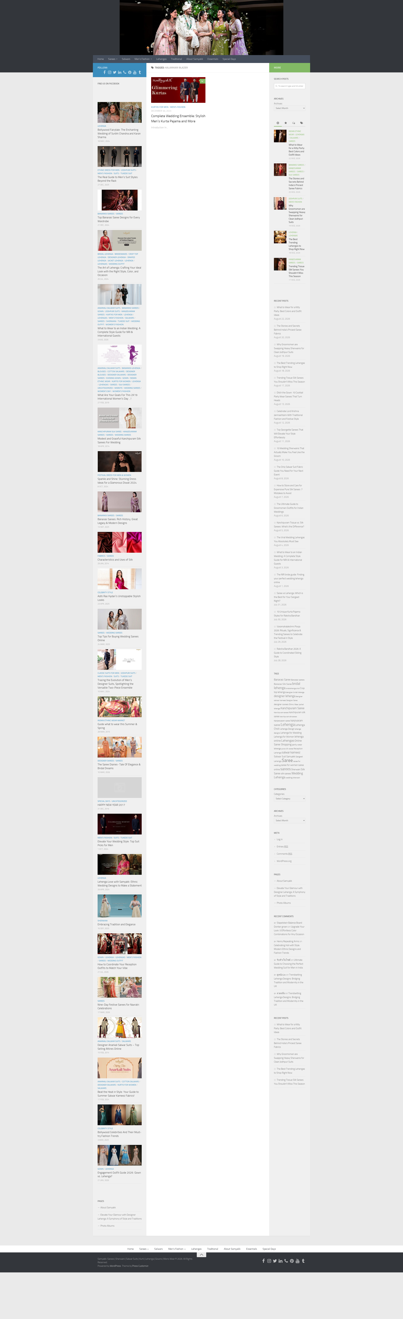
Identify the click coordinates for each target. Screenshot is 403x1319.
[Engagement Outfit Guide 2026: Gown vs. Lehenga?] (120, 1155)
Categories (279, 794)
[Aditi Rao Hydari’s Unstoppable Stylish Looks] (120, 578)
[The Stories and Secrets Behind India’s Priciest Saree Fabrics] (280, 169)
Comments (284, 853)
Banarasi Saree (282, 679)
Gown (101, 311)
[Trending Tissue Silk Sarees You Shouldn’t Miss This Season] (280, 264)
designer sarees (281, 704)
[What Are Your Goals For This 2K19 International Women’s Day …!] (120, 355)
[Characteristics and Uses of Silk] (120, 542)
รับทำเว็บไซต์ (283, 960)
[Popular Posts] (286, 123)
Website (118, 388)
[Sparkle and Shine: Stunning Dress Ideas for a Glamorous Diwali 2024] (120, 461)
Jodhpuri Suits (128, 170)
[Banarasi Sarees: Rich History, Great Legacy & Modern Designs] (120, 501)
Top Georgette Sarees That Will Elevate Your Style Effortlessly (288, 433)
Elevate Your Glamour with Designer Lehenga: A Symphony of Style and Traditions (120, 1216)
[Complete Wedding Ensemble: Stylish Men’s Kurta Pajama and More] (178, 90)
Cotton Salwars (116, 371)
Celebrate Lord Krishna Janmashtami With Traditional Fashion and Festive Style (288, 415)
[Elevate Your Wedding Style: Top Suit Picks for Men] (120, 824)
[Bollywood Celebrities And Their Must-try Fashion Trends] (120, 1114)
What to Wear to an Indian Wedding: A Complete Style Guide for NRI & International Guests (119, 332)
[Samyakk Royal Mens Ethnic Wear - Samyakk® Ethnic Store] (104, 72)
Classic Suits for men (108, 673)
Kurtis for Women (121, 381)
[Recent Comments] (294, 123)
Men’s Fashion (142, 58)
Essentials (212, 58)
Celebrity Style (105, 592)
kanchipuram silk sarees (288, 717)
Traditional (176, 58)
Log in (280, 839)
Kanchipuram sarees (281, 713)
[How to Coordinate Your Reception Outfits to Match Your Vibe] (120, 943)
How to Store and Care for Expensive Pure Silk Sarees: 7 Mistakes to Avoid (288, 489)
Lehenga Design (287, 729)
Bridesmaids (121, 254)
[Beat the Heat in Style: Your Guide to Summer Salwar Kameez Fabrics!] (120, 1068)
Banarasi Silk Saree (283, 684)
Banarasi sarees (297, 680)
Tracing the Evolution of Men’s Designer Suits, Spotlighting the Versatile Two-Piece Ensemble (115, 683)
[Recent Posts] (278, 123)
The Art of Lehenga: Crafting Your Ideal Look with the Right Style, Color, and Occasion (119, 271)
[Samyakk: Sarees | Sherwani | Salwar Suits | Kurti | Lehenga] (130, 72)
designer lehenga (284, 696)
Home (100, 58)
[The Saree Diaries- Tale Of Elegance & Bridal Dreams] (120, 747)
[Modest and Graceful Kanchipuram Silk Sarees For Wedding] (120, 418)
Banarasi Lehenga (131, 368)
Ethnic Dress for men (108, 170)
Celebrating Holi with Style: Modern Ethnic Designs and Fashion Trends (287, 949)
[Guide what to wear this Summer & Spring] (120, 706)
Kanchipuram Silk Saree (110, 431)
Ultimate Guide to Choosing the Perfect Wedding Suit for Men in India (288, 964)
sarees (285, 769)
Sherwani (111, 321)
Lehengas (161, 58)
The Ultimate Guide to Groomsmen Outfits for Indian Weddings (288, 508)
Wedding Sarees (132, 388)
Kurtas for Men (159, 107)
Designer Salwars (117, 375)
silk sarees (286, 773)
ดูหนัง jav (281, 974)
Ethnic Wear (293, 704)
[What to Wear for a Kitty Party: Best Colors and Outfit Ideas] (280, 136)
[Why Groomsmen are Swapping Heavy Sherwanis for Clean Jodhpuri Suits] (280, 203)
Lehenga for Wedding (291, 732)
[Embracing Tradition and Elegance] (120, 906)
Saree (287, 760)
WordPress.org (284, 861)
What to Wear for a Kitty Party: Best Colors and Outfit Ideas (287, 311)
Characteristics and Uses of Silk (115, 559)
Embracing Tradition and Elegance (117, 924)
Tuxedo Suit (126, 173)
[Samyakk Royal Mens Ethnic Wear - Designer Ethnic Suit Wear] (109, 72)
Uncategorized (105, 388)
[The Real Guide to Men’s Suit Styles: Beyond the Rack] (120, 156)
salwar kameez (291, 752)
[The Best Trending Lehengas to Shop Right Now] (280, 237)
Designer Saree (292, 700)
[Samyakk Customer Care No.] (125, 72)
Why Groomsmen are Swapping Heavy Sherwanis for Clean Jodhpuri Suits (289, 348)
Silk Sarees (124, 384)
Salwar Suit (280, 756)
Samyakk (290, 756)
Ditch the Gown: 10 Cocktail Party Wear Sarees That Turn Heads (288, 396)
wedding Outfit (117, 264)
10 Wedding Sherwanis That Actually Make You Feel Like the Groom (289, 452)
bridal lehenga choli (293, 688)
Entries (282, 846)
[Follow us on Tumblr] (140, 72)
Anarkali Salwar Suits (109, 308)
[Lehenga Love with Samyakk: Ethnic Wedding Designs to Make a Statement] (120, 864)
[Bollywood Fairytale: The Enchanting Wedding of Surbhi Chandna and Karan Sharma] (120, 112)
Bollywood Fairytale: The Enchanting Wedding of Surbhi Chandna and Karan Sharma (119, 133)
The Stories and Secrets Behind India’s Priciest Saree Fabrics (287, 329)
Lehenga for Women (284, 736)
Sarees (111, 58)
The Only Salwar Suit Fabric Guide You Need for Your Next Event (288, 470)
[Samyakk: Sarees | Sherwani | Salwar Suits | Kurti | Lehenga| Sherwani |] (114, 72)
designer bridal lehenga (295, 692)
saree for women (289, 765)
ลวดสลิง (281, 993)
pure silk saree (287, 749)
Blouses (102, 371)
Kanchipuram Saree (292, 708)
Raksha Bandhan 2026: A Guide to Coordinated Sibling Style (287, 652)
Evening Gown (113, 378)
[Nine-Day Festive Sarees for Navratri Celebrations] (120, 987)
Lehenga (102, 126)
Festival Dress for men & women (114, 475)
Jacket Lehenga (115, 260)
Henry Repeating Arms (288, 941)
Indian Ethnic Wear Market (111, 720)
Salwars (126, 58)
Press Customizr (140, 1266)
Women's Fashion (115, 324)
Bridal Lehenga (105, 254)
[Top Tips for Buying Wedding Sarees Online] (120, 619)
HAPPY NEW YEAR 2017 (111, 804)
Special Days (229, 58)
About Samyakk (194, 58)
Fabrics (101, 556)
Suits (116, 173)
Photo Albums (107, 1225)
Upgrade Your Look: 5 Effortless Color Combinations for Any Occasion (289, 930)
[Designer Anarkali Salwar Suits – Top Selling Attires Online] (120, 1027)
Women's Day (104, 391)
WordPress (115, 1266)
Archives (278, 103)
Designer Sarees (106, 761)
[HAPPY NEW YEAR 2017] (120, 787)
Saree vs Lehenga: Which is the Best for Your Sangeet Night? (288, 597)
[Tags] (301, 123)
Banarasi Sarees (106, 214)
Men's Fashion (177, 107)
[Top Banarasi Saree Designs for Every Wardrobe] (120, 200)
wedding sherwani (293, 778)
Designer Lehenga (117, 257)
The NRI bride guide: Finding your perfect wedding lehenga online (289, 578)
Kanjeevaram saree (282, 721)
